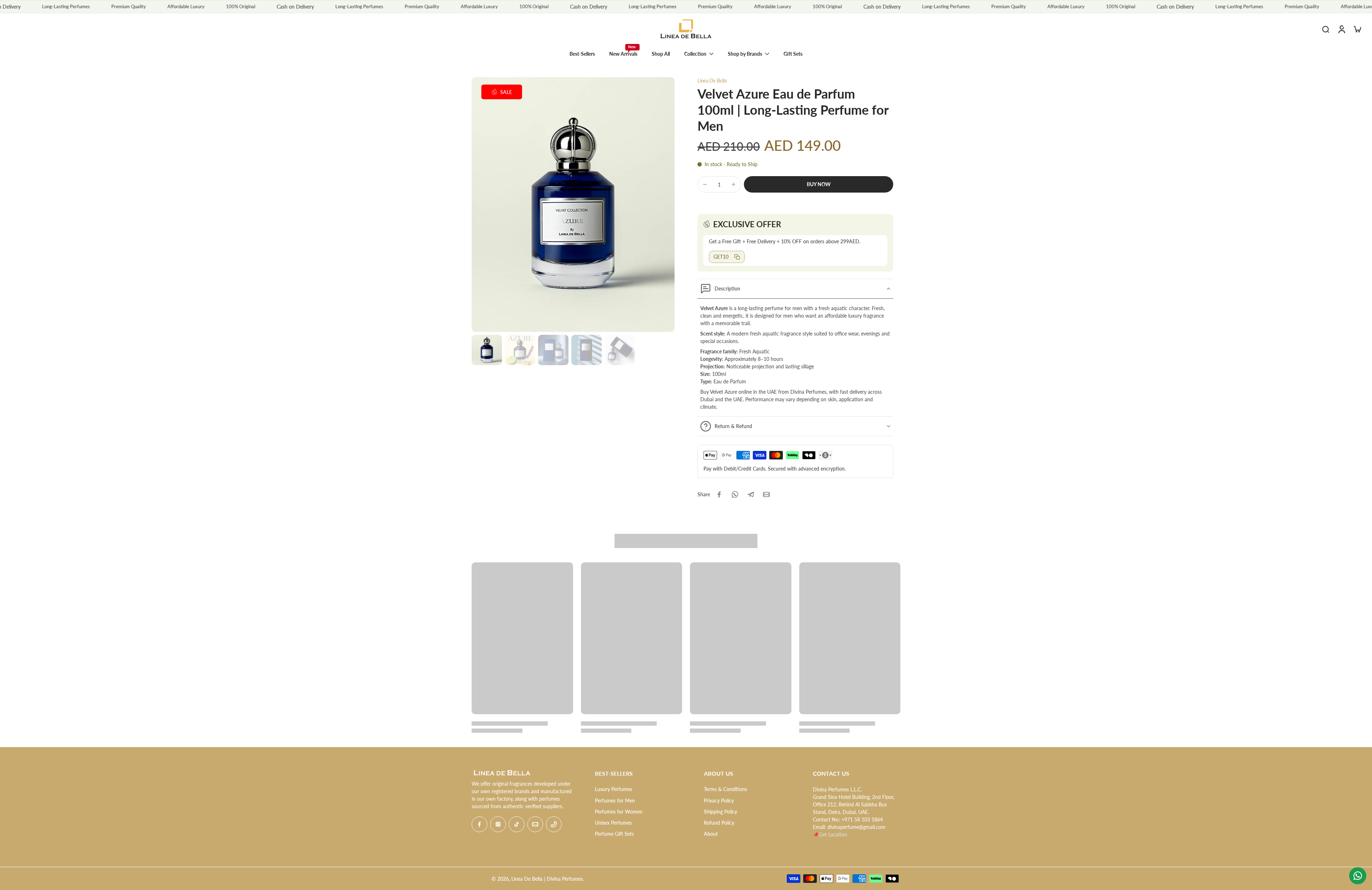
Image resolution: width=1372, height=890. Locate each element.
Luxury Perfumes (613, 789)
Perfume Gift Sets (614, 834)
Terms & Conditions (725, 789)
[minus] (705, 184)
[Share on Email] (766, 494)
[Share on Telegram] (751, 494)
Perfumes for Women (618, 812)
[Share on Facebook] (719, 494)
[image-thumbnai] (487, 350)
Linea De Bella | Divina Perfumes (547, 879)
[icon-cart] (1357, 29)
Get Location (833, 834)
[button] (818, 184)
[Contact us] (1357, 875)
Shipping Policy (720, 812)
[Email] (535, 824)
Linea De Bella (712, 81)
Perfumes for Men (615, 800)
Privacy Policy (719, 800)
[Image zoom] (573, 204)
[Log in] (1341, 29)
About (711, 834)
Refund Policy (719, 823)
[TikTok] (517, 824)
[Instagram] (498, 824)
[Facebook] (479, 824)
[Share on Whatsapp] (735, 494)
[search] (1325, 29)
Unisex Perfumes (613, 823)
